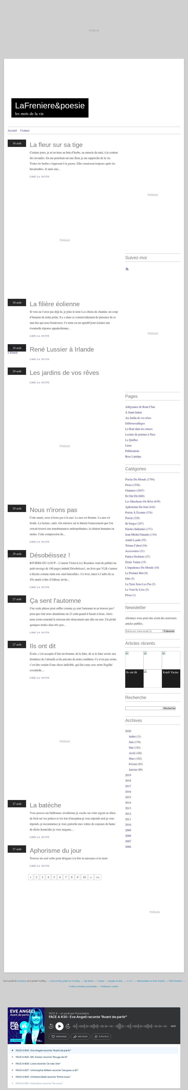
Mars (132, 758)
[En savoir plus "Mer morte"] (171, 660)
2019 (128, 775)
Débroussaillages (135, 423)
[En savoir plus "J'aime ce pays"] (153, 660)
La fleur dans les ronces (139, 429)
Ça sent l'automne (55, 600)
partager (83, 1036)
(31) (134, 551)
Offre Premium (175, 980)
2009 (128, 830)
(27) (137, 556)
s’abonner (61, 1036)
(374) (138, 512)
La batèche (45, 805)
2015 (128, 797)
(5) (129, 578)
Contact (24, 130)
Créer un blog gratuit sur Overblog (65, 980)
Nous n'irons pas (53, 509)
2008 (128, 835)
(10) (142, 567)
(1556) (132, 485)
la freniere (21, 980)
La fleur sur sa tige (56, 144)
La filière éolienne (55, 303)
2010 (128, 824)
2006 (128, 846)
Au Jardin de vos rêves (138, 418)
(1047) (134, 490)
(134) (141, 534)
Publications (132, 451)
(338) (132, 518)
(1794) (140, 479)
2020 (128, 731)
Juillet (132, 736)
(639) (142, 501)
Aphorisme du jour (56, 850)
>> (98, 877)
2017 (128, 786)
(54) (136, 545)
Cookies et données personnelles (83, 986)
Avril (132, 753)
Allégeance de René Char (140, 407)
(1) (130, 595)
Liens (128, 445)
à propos (104, 1036)
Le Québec (131, 440)
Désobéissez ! (50, 555)
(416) (140, 507)
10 (84, 877)
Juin (131, 742)
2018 (128, 780)
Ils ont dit (43, 645)
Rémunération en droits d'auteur (151, 980)
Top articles (89, 980)
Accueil (12, 130)
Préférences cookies (109, 986)
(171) (139, 529)
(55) (135, 540)
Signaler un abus (115, 980)
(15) (135, 562)
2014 (128, 802)
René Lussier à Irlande (62, 349)
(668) (134, 496)
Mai (131, 747)
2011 (128, 819)
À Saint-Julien (133, 412)
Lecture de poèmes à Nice (140, 434)
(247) (134, 523)
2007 (128, 841)
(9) (136, 573)
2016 (128, 791)
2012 (128, 813)
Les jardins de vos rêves (64, 372)
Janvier (133, 769)
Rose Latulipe (133, 456)
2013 (128, 808)
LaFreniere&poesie (50, 105)
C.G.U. (130, 980)
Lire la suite (39, 176)
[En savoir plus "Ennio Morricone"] (153, 678)
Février (133, 764)
